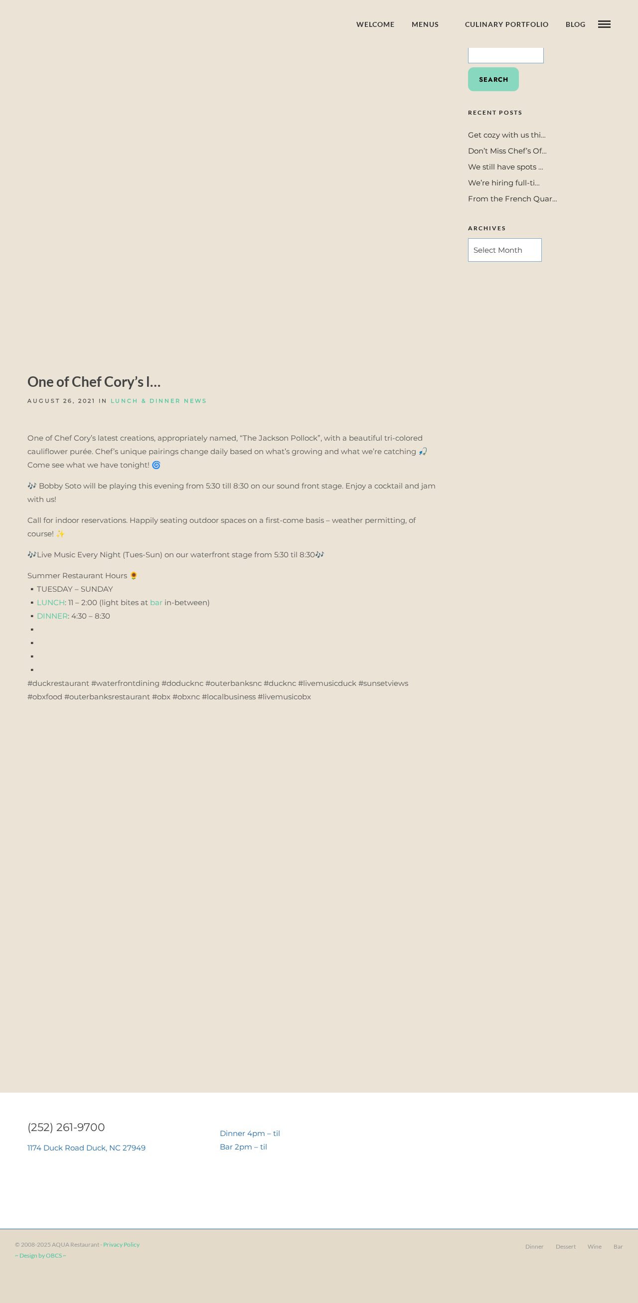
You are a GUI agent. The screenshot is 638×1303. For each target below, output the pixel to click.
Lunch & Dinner (146, 400)
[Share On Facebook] (25, 1282)
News (195, 400)
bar (156, 602)
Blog (576, 24)
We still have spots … (505, 166)
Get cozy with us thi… (507, 135)
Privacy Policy (121, 1244)
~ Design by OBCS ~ (40, 1255)
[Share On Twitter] (39, 1282)
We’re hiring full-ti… (504, 182)
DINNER (52, 616)
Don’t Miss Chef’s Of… (507, 151)
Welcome (375, 24)
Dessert (566, 1246)
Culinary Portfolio (507, 24)
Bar (618, 1246)
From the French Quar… (512, 198)
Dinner (534, 1246)
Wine (595, 1246)
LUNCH (51, 602)
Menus (425, 24)
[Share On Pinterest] (54, 1282)
